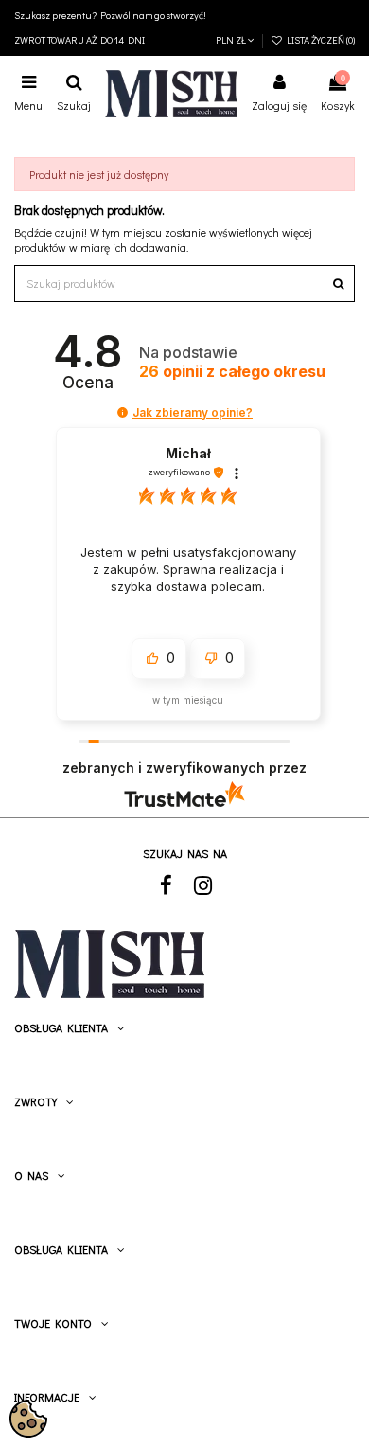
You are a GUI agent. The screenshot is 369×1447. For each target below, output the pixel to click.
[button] (122, 412)
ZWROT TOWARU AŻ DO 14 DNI (79, 39)
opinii (232, 372)
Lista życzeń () (319, 39)
